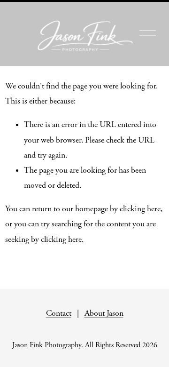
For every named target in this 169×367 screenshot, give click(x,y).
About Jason (103, 313)
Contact (58, 313)
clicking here (140, 209)
